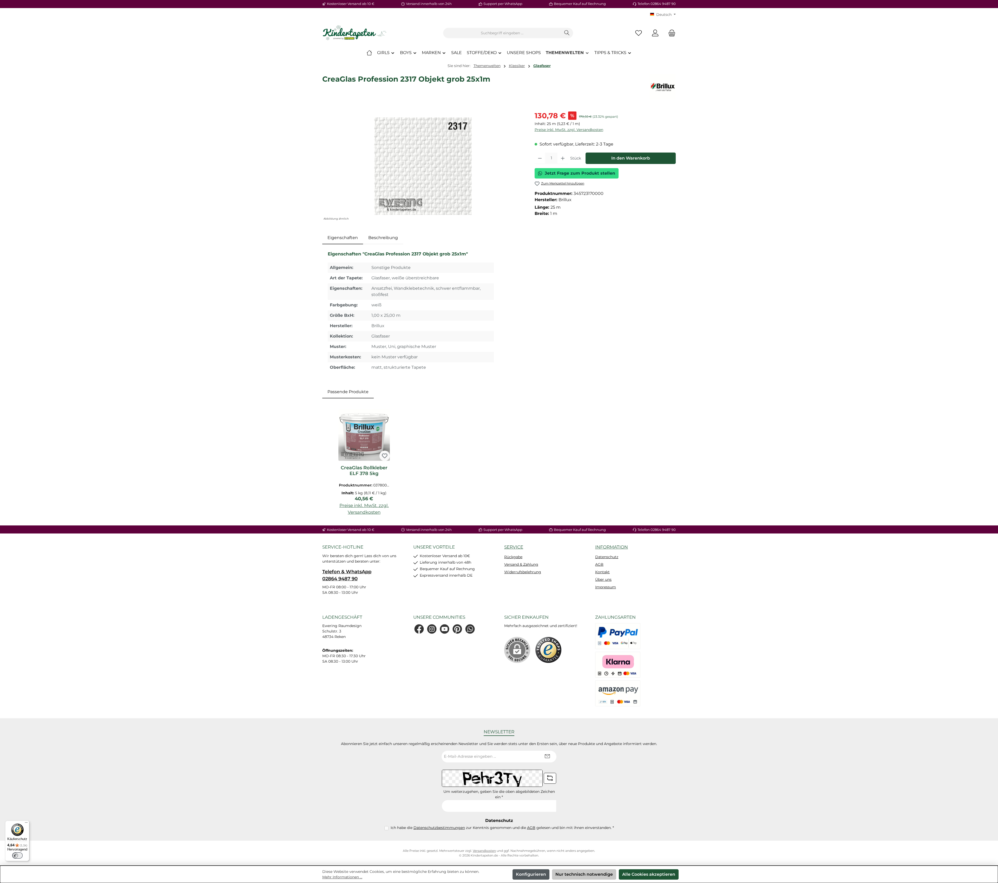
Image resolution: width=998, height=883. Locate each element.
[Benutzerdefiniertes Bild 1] (548, 650)
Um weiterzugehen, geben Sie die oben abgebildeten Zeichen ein (499, 794)
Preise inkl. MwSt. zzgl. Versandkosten (569, 129)
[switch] (17, 855)
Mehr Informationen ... (342, 877)
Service (513, 547)
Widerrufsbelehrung (522, 572)
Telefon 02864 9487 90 (657, 4)
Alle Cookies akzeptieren (648, 874)
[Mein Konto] (655, 33)
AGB (599, 564)
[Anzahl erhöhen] (562, 158)
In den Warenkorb (630, 158)
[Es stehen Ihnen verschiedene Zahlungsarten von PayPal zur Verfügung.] (617, 636)
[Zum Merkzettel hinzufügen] (384, 456)
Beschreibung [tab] (383, 237)
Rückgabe (513, 557)
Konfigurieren (531, 874)
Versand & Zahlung (521, 564)
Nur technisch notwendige (584, 874)
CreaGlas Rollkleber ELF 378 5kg (364, 470)
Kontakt (602, 572)
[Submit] (547, 756)
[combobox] (502, 33)
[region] (423, 166)
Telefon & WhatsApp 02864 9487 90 (346, 575)
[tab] (342, 237)
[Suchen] (567, 33)
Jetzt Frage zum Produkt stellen (580, 173)
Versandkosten (484, 851)
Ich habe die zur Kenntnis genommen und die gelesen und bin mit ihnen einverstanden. (502, 827)
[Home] (369, 52)
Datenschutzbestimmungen (439, 827)
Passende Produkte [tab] (348, 391)
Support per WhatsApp (502, 4)
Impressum (605, 587)
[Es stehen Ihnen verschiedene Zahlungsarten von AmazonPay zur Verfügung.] (617, 693)
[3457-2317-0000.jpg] (423, 166)
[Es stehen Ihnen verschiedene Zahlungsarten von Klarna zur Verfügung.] (617, 665)
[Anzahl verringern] (540, 158)
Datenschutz (606, 557)
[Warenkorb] (670, 33)
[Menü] (26, 824)
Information (611, 547)
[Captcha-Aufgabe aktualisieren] (550, 778)
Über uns (603, 579)
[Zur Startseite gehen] (354, 33)
